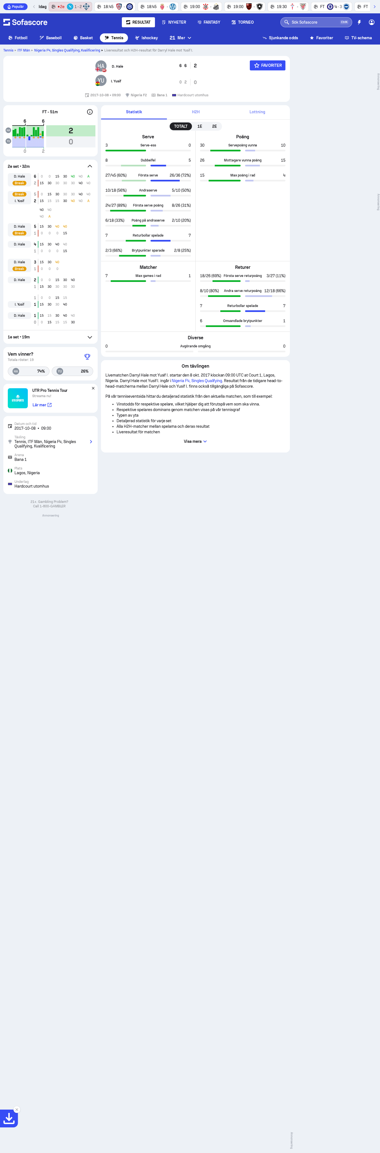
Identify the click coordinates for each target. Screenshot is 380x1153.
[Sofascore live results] (25, 22)
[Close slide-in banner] (16, 1109)
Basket (86, 38)
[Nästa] (374, 6)
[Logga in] (372, 22)
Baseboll (54, 38)
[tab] (134, 112)
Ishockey (150, 38)
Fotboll (21, 38)
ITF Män (24, 50)
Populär (18, 7)
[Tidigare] (34, 6)
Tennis (117, 38)
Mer (177, 38)
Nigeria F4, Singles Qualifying (67, 50)
